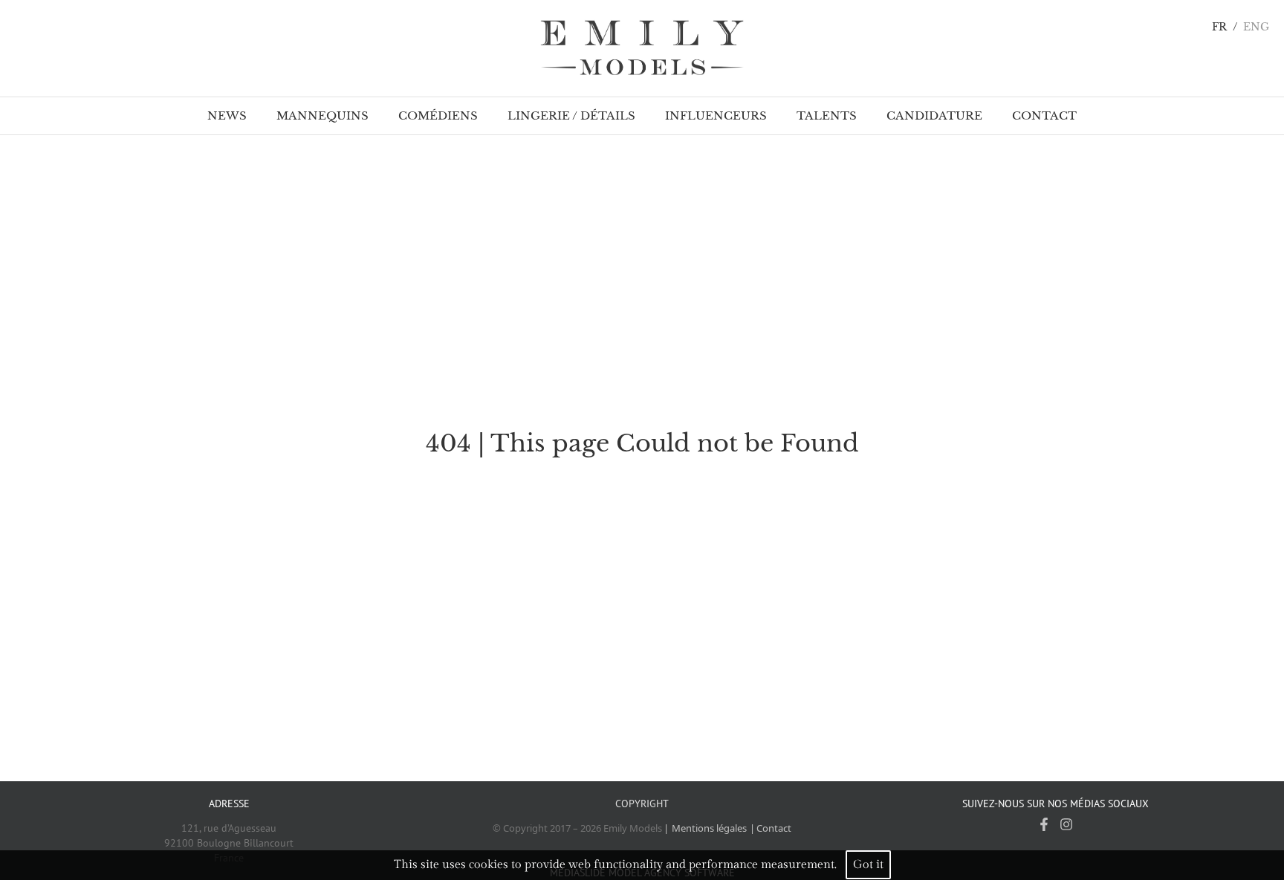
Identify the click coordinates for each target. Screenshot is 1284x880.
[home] (642, 48)
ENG (1256, 27)
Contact (773, 828)
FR (1219, 27)
